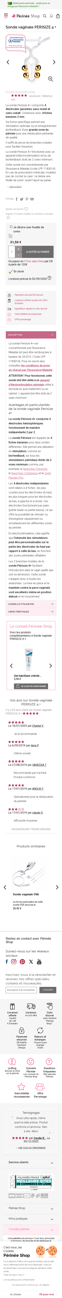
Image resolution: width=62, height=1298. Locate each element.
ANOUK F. (38, 788)
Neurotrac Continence (24, 473)
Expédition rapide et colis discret (31, 308)
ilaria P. (35, 745)
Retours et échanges (40, 1038)
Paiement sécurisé (21, 1038)
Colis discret (49, 1014)
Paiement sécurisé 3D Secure (29, 295)
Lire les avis (34, 96)
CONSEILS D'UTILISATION (21, 604)
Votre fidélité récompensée (28, 314)
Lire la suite (15, 187)
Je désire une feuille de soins (28, 229)
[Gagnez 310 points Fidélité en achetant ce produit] (8, 218)
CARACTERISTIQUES (18, 611)
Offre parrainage (23, 319)
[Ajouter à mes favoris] (26, 210)
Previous (8, 62)
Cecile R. (40, 1138)
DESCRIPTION (15, 335)
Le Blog (12, 1068)
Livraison (31, 1012)
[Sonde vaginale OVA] (31, 885)
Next (54, 62)
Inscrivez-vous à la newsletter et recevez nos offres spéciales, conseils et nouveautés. (31, 979)
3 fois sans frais (34, 261)
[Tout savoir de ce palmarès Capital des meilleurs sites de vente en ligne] (31, 1182)
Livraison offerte (12, 1014)
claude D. (37, 812)
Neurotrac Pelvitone (35, 469)
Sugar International (20, 92)
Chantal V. (38, 725)
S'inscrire (48, 990)
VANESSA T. (39, 765)
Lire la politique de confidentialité (18, 1280)
